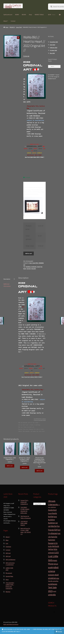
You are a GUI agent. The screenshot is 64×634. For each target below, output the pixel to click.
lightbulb (55, 546)
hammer (51, 540)
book (50, 513)
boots (54, 513)
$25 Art (30, 148)
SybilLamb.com (8, 14)
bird (54, 510)
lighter (50, 549)
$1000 (38, 153)
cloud (38, 266)
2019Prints (53, 507)
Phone (50, 563)
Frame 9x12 (32, 215)
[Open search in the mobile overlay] (54, 612)
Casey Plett (19, 27)
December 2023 (54, 42)
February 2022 (53, 47)
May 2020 (52, 53)
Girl (56, 529)
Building (28, 266)
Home (6, 27)
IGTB (56, 543)
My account (9, 573)
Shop (30, 14)
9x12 (30, 263)
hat (41, 266)
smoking (52, 578)
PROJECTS (12, 27)
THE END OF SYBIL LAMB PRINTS (24, 523)
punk (50, 567)
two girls (33, 268)
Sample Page (9, 576)
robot (55, 567)
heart (24, 268)
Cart (7, 543)
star (57, 578)
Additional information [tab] (7, 285)
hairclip (54, 536)
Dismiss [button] (60, 631)
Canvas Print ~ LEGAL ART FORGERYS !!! (24, 502)
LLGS (56, 552)
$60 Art (40, 368)
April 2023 (52, 45)
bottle (50, 516)
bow (55, 516)
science (51, 571)
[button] (18, 37)
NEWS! (17, 14)
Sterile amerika (53, 581)
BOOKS (24, 14)
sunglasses (52, 584)
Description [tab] (7, 279)
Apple (50, 510)
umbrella (52, 594)
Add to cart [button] (10, 466)
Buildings (51, 523)
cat (49, 526)
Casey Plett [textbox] (39, 504)
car (56, 523)
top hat (29, 268)
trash (54, 591)
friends (51, 530)
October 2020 (53, 50)
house (51, 543)
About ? (6, 21)
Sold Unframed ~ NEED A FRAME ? (34, 155)
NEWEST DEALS (39, 14)
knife (50, 546)
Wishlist (8, 592)
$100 (28, 153)
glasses (54, 533)
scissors (51, 575)
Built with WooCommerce (11, 624)
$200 (33, 153)
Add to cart (28, 253)
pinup (56, 564)
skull (57, 574)
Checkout (8, 546)
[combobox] (39, 504)
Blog (7, 540)
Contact (13, 21)
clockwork (33, 266)
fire (58, 526)
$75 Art (36, 151)
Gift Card (8, 553)
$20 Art (25, 148)
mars (55, 560)
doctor (54, 526)
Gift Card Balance (10, 559)
